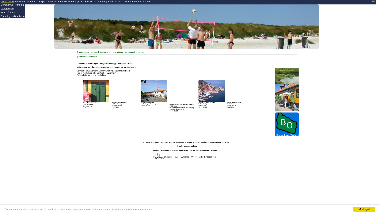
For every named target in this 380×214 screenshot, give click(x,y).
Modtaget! (364, 209)
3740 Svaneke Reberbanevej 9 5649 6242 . (91, 106)
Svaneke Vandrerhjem (88, 57)
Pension (19, 5)
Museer (31, 1)
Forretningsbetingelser (199, 150)
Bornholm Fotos (133, 1)
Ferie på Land (8, 12)
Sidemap (155, 150)
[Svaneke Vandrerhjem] (96, 90)
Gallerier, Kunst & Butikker (82, 1)
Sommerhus (7, 5)
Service (119, 1)
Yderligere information (140, 209)
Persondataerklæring (179, 150)
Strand (146, 1)
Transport (41, 1)
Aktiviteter (20, 1)
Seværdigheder (105, 1)
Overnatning (7, 1)
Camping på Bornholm (12, 16)
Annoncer (165, 150)
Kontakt (214, 150)
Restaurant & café (57, 1)
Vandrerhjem (7, 8)
